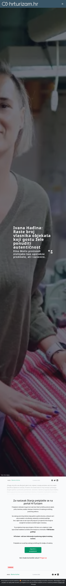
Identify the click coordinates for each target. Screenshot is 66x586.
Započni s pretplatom (33, 550)
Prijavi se (43, 558)
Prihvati (33, 584)
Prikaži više (61, 582)
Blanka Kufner (15, 574)
